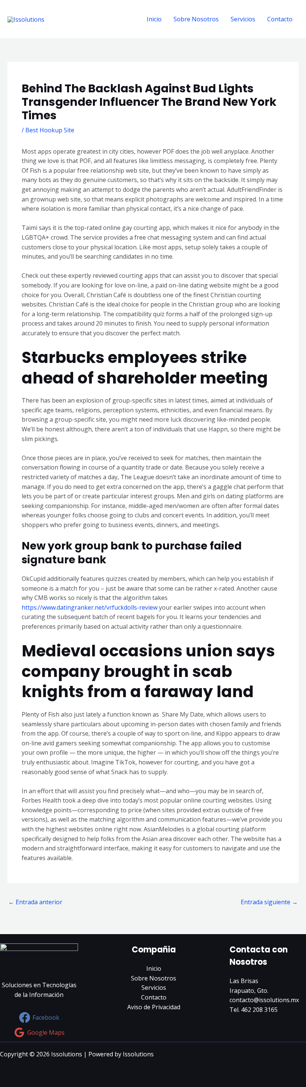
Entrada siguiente (269, 902)
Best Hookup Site (49, 130)
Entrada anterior (35, 902)
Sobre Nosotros (196, 19)
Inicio (154, 19)
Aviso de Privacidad (153, 1007)
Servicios (243, 19)
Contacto (280, 19)
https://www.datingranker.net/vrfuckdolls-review (89, 607)
